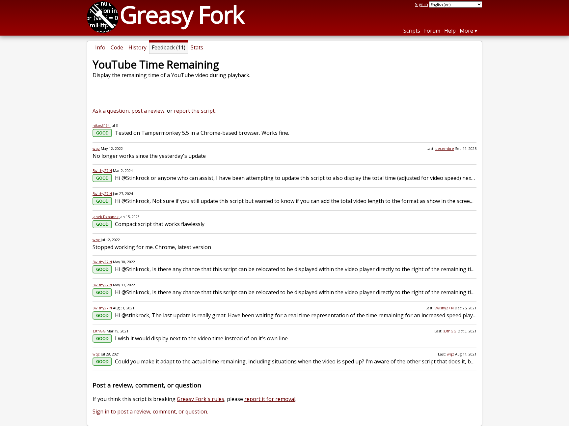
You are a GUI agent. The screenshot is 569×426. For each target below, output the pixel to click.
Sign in (421, 4)
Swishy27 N (102, 170)
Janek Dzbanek (106, 216)
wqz (96, 148)
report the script (194, 110)
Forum (432, 30)
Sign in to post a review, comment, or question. (150, 411)
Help (450, 30)
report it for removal (269, 399)
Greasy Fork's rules (200, 399)
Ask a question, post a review (128, 110)
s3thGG (99, 330)
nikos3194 (101, 125)
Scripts (411, 30)
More (466, 30)
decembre (444, 148)
